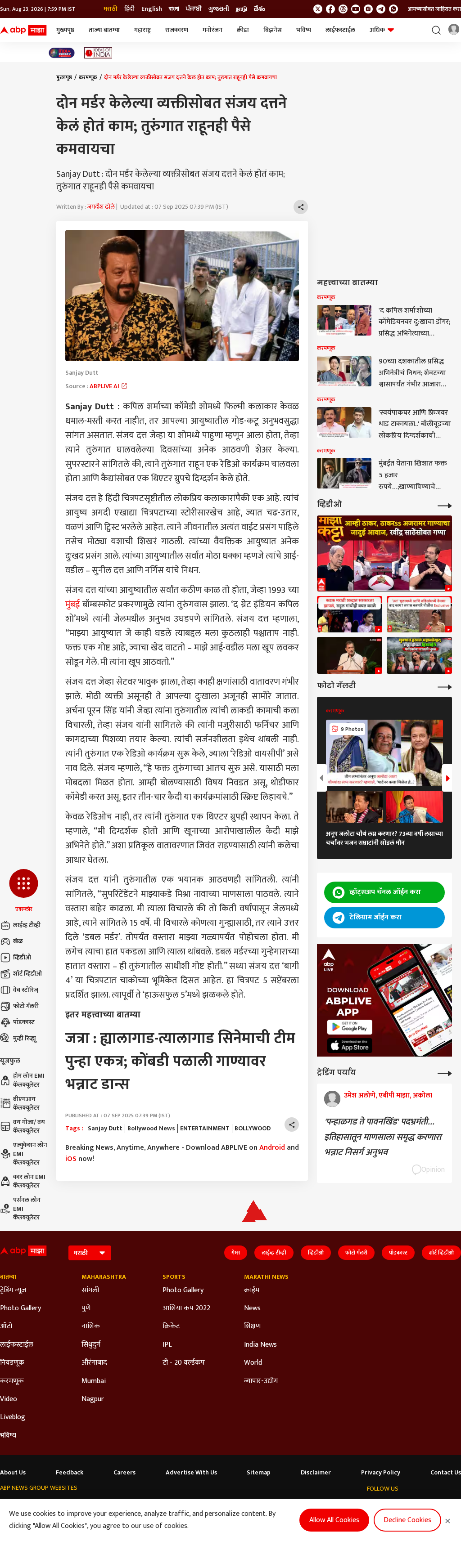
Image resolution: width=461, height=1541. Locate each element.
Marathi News (266, 1277)
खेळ (18, 941)
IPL (167, 1345)
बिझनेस (272, 30)
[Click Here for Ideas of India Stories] (98, 52)
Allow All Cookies (334, 1520)
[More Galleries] (445, 686)
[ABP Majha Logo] (23, 30)
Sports (174, 1277)
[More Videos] (445, 505)
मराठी (111, 8)
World (253, 1363)
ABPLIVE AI (105, 386)
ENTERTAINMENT (205, 1128)
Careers (124, 1472)
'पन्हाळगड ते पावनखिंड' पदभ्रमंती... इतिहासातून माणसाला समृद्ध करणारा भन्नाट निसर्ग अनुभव (382, 1137)
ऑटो (6, 1326)
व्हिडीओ (22, 957)
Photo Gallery (20, 1308)
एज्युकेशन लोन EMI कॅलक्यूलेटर (30, 1154)
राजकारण (176, 30)
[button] (23, 891)
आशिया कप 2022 (186, 1308)
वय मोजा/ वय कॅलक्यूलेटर (29, 1126)
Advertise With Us (191, 1472)
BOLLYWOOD (253, 1128)
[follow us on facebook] (330, 9)
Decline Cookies (407, 1520)
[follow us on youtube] (355, 9)
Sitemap (259, 1472)
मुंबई (72, 604)
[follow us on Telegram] (380, 9)
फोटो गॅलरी (26, 1006)
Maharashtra (103, 1277)
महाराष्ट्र (142, 30)
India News (260, 1345)
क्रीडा (243, 30)
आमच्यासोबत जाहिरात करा (434, 8)
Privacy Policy (380, 1472)
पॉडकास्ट (24, 1022)
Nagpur (92, 1399)
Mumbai (93, 1381)
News (252, 1308)
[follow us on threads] (343, 9)
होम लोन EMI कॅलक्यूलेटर (29, 1080)
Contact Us (445, 1472)
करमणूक (88, 77)
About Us (13, 1472)
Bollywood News (151, 1128)
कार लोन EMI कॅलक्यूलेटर (29, 1181)
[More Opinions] (445, 1072)
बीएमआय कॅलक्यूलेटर (26, 1103)
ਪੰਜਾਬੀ (194, 8)
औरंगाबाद (94, 1363)
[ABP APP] (349, 1027)
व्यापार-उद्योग (261, 1381)
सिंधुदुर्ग (90, 1345)
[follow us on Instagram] (368, 9)
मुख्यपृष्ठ (65, 30)
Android (272, 1148)
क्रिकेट (171, 1326)
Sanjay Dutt (105, 1128)
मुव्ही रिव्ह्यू (24, 1038)
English (151, 8)
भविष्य (303, 30)
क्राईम (251, 1290)
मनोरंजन (212, 30)
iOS (71, 1159)
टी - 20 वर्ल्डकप (184, 1363)
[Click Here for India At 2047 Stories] (61, 52)
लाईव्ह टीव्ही (27, 925)
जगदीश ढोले (101, 207)
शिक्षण (252, 1326)
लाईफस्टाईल (340, 30)
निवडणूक (12, 1363)
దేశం (259, 8)
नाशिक (90, 1326)
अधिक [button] (377, 30)
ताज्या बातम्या (104, 30)
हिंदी (129, 8)
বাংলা (174, 8)
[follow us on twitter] (317, 9)
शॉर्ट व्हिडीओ (27, 973)
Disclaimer (316, 1472)
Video (8, 1399)
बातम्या (8, 1277)
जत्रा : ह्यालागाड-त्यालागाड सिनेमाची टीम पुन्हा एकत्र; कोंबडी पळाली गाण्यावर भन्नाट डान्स (180, 1061)
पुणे (85, 1308)
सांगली (90, 1290)
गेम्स (235, 1252)
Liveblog (12, 1417)
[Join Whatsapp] (393, 9)
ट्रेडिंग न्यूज (13, 1290)
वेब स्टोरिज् (25, 990)
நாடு (241, 8)
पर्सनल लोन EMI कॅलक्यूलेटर (27, 1209)
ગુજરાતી (218, 8)
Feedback (69, 1472)
